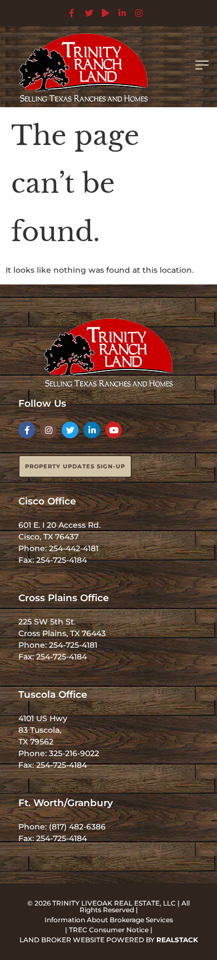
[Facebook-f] (26, 430)
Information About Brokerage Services (109, 920)
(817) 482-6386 (77, 827)
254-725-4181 (73, 645)
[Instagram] (48, 430)
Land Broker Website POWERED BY (108, 940)
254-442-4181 (73, 548)
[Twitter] (70, 430)
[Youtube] (113, 430)
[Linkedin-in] (91, 430)
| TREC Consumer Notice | (108, 930)
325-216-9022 (74, 753)
